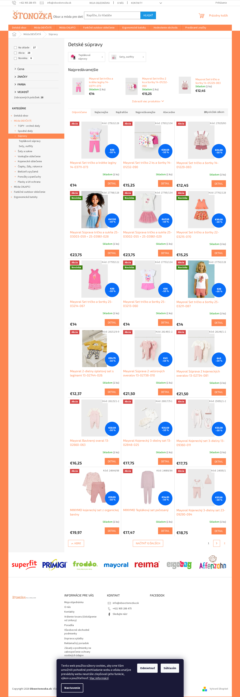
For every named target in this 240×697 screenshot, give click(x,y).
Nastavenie (72, 688)
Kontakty (136, 3)
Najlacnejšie (101, 112)
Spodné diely (25, 131)
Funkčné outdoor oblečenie (29, 192)
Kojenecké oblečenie (30, 161)
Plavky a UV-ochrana (29, 182)
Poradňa (69, 625)
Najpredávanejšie (145, 112)
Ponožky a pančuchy (29, 177)
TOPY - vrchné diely (29, 126)
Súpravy (22, 136)
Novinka (25, 58)
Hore (77, 543)
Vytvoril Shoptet (219, 689)
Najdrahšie (122, 112)
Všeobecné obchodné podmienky (76, 632)
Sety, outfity (26, 146)
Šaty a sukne (25, 151)
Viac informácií (99, 678)
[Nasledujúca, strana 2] (216, 543)
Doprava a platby (73, 638)
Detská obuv (21, 116)
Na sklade (27, 48)
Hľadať (148, 15)
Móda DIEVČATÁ (22, 121)
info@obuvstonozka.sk (126, 603)
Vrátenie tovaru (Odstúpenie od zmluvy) (80, 618)
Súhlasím (170, 668)
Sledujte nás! (120, 614)
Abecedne (169, 112)
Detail (112, 183)
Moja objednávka (100, 3)
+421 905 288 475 (122, 608)
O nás (120, 3)
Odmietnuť (147, 668)
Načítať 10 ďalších (148, 543)
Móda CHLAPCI (22, 187)
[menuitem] (19, 28)
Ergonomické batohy (26, 197)
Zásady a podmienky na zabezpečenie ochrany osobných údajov (77, 651)
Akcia (24, 53)
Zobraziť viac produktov (146, 101)
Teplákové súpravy (30, 141)
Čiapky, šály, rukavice (30, 166)
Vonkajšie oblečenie (29, 156)
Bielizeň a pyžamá (28, 172)
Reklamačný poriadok (76, 643)
